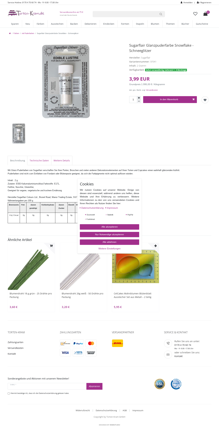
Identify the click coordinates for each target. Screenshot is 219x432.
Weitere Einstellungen (109, 248)
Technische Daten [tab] (39, 160)
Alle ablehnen (109, 242)
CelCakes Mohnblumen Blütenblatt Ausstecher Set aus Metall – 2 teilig (132, 295)
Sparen (15, 23)
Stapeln (140, 23)
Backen (74, 23)
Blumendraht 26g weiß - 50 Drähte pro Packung (82, 295)
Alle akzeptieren (109, 226)
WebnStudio (115, 425)
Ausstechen (57, 23)
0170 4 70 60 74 (182, 344)
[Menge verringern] (139, 101)
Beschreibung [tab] (17, 160)
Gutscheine (202, 23)
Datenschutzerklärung (106, 410)
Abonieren (94, 386)
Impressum (137, 410)
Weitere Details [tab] (62, 160)
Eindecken (108, 23)
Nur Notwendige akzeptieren (109, 234)
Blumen (155, 23)
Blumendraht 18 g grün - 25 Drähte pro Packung (31, 295)
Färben (40, 23)
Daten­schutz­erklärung (92, 208)
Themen (170, 23)
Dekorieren (91, 23)
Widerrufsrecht (83, 410)
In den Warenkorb (169, 99)
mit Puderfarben (28, 33)
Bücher (185, 23)
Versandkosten (152, 90)
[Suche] (161, 14)
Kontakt (12, 353)
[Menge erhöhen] (139, 98)
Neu (27, 23)
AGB (125, 410)
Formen (125, 23)
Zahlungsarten (15, 342)
